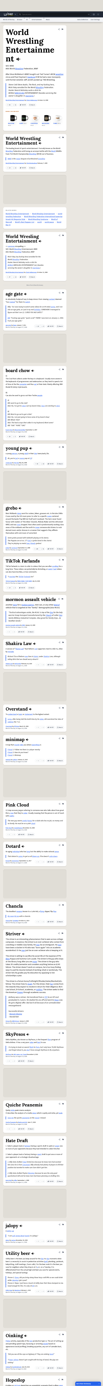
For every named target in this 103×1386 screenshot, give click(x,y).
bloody (32, 543)
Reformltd (18, 664)
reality (11, 816)
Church (48, 615)
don (28, 1050)
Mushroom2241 (22, 1122)
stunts (27, 1236)
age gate (8, 325)
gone (34, 961)
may (38, 944)
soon (19, 524)
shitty (9, 1231)
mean (37, 527)
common (11, 246)
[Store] (94, 14)
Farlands (27, 576)
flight (31, 1047)
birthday (37, 309)
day (42, 1258)
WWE (9, 159)
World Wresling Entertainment (43, 214)
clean (24, 406)
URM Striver (15, 1021)
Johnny (16, 1360)
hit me (16, 916)
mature (12, 302)
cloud (33, 823)
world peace (49, 222)
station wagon (28, 604)
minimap (8, 760)
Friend (10, 749)
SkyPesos (8, 1054)
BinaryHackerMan (20, 430)
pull (13, 1236)
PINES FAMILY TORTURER (24, 581)
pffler (15, 1180)
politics (39, 989)
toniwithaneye (18, 828)
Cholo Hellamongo (31, 100)
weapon (19, 911)
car (13, 1231)
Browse (19, 20)
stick (58, 406)
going (21, 856)
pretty (24, 820)
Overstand (9, 726)
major (18, 159)
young (22, 458)
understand (12, 714)
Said (54, 569)
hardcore (31, 77)
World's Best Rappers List (24, 222)
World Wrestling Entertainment (15, 100)
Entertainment (37, 20)
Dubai (36, 656)
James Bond (19, 1236)
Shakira (46, 656)
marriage (29, 95)
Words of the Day (8, 20)
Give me (11, 1118)
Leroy (10, 719)
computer (23, 384)
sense (56, 851)
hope (11, 1360)
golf (46, 1261)
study (30, 984)
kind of (57, 604)
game (53, 307)
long (28, 851)
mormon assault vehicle (13, 625)
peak (60, 1113)
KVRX (23, 625)
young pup (9, 463)
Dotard (8, 861)
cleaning (15, 1280)
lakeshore (18, 1290)
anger (57, 1146)
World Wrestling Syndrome (38, 219)
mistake (11, 651)
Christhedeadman (31, 163)
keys (43, 406)
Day (60, 615)
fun (51, 984)
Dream (20, 992)
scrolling (55, 566)
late (35, 453)
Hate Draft (9, 1180)
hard (39, 1042)
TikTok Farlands (10, 581)
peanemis (25, 1118)
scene (49, 516)
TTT (45, 997)
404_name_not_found (20, 1054)
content (52, 299)
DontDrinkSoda (16, 1367)
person (14, 453)
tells (21, 745)
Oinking (8, 1367)
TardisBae (15, 921)
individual (16, 851)
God (29, 540)
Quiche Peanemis (11, 1122)
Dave (17, 1277)
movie (37, 1118)
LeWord (15, 760)
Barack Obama (15, 1014)
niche (13, 1110)
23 (31, 458)
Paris (37, 1047)
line (51, 612)
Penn (56, 1000)
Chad (24, 1162)
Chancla (8, 921)
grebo (7, 548)
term (15, 604)
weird (50, 569)
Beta (8, 958)
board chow (9, 430)
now (28, 543)
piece (34, 1113)
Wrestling (19, 68)
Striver (8, 1021)
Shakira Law (9, 664)
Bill (9, 318)
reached (12, 576)
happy (29, 820)
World (53, 151)
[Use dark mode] (98, 14)
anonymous (15, 861)
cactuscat (14, 548)
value (31, 1042)
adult (26, 453)
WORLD (10, 265)
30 (33, 1286)
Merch (33, 105)
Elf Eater (16, 726)
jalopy (7, 1240)
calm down (53, 856)
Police (8, 1341)
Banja (14, 325)
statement (29, 714)
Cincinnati (26, 1164)
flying (42, 911)
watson (13, 1240)
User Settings (95, 20)
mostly (17, 745)
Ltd (36, 649)
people (39, 395)
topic (20, 714)
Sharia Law (19, 649)
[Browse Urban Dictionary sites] (10, 14)
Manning (31, 1173)
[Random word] (88, 14)
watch (27, 302)
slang (19, 513)
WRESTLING (19, 93)
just (16, 458)
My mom (11, 916)
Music (48, 20)
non (30, 1341)
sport (40, 1154)
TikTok (21, 576)
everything (36, 745)
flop (54, 911)
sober (25, 813)
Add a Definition (82, 20)
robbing (10, 722)
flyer (49, 1039)
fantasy (27, 1146)
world (39, 222)
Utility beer (9, 1290)
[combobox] (54, 14)
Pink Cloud (9, 828)
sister (42, 719)
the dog (16, 463)
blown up (35, 856)
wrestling (59, 74)
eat (35, 384)
